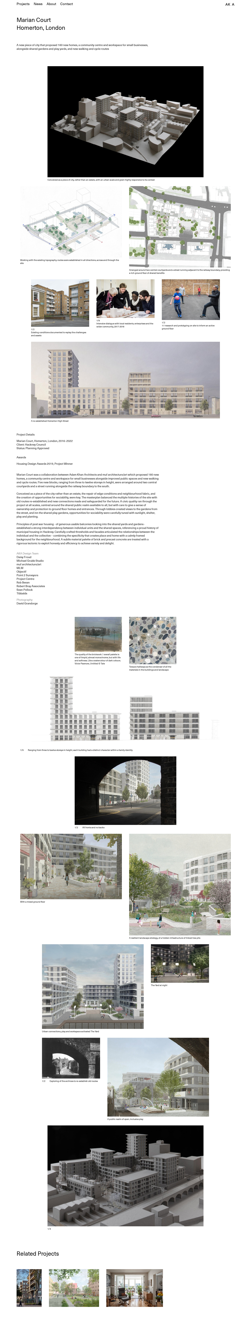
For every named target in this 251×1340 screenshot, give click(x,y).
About (51, 4)
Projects (23, 4)
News (38, 4)
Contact (66, 4)
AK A (229, 4)
